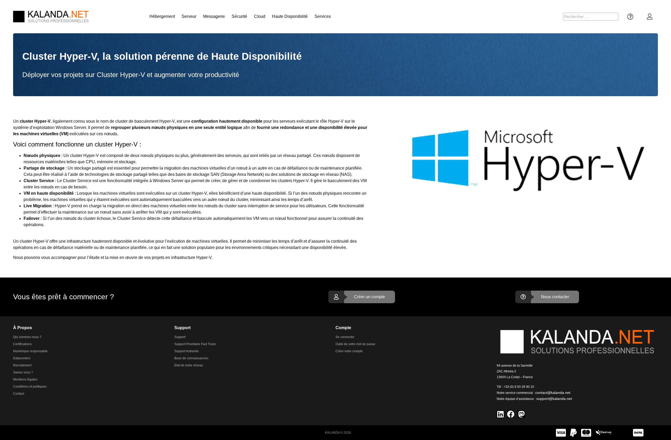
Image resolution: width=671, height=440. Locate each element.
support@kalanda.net (554, 398)
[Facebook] (511, 414)
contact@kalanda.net (552, 392)
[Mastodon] (521, 414)
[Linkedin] (500, 414)
